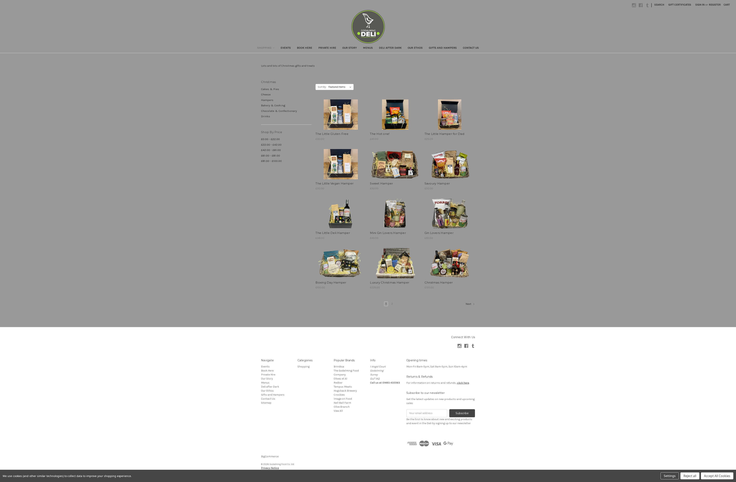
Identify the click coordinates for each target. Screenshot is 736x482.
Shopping (264, 47)
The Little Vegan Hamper (334, 183)
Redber (338, 382)
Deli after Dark (390, 47)
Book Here (304, 47)
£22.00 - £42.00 (271, 144)
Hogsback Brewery (345, 390)
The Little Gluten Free (331, 134)
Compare (339, 114)
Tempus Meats (343, 386)
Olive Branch (342, 406)
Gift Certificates (679, 4)
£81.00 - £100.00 (271, 161)
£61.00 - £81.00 (270, 155)
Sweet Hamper (381, 183)
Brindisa (339, 366)
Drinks (265, 116)
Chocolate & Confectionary (279, 111)
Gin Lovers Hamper (439, 233)
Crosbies (339, 394)
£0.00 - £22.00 (270, 139)
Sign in (700, 4)
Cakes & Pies (270, 89)
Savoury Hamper (437, 183)
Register (715, 4)
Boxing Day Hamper (330, 282)
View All (338, 410)
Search (659, 4)
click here (463, 382)
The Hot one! (379, 134)
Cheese (266, 94)
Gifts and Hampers (443, 47)
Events (286, 47)
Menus (368, 47)
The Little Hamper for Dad (444, 134)
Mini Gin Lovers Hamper (388, 233)
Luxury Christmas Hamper (389, 282)
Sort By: (322, 86)
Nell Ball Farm (342, 402)
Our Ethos (415, 47)
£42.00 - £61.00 (271, 150)
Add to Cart (341, 121)
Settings (670, 476)
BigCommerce (269, 456)
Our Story (349, 47)
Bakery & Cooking (273, 105)
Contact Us (471, 47)
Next (469, 304)
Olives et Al (340, 378)
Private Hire (327, 47)
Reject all (689, 476)
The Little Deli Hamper (332, 233)
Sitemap (266, 402)
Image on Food (343, 398)
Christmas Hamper (439, 282)
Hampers (267, 100)
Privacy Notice (270, 468)
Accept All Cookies (717, 476)
